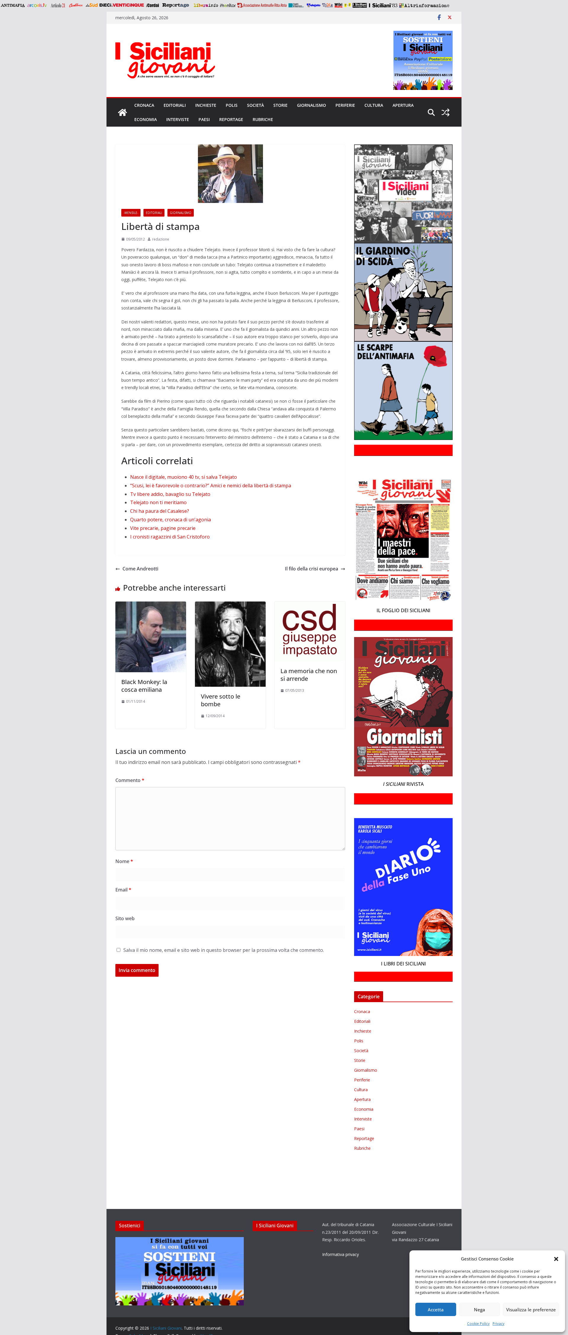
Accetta (436, 1310)
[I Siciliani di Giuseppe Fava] (360, 5)
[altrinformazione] (424, 5)
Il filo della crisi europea (311, 568)
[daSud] (91, 5)
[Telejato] (313, 5)
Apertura (403, 105)
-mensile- (131, 213)
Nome (124, 861)
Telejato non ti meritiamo (158, 502)
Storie (280, 105)
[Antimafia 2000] (12, 5)
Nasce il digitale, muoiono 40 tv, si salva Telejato (183, 477)
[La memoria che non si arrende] (310, 605)
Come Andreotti (140, 568)
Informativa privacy (340, 1254)
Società (255, 105)
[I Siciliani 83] (383, 5)
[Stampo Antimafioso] (296, 5)
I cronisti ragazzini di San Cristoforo (170, 536)
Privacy (498, 1323)
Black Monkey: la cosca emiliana (144, 686)
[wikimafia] (339, 5)
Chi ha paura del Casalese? (159, 511)
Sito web (125, 918)
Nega (479, 1310)
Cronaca (144, 105)
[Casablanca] (76, 5)
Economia (145, 119)
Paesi (204, 119)
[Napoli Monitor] (227, 5)
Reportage (231, 119)
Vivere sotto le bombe (220, 700)
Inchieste (205, 105)
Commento (129, 780)
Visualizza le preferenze (531, 1310)
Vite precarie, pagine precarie (163, 528)
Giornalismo (311, 105)
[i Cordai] (152, 5)
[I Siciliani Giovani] (122, 112)
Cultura (373, 105)
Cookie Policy (478, 1323)
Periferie (345, 105)
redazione (160, 239)
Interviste (177, 119)
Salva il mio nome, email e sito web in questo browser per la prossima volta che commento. (223, 950)
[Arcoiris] (38, 5)
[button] (556, 1259)
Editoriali (175, 105)
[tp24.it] (327, 5)
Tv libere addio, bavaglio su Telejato (170, 494)
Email (123, 889)
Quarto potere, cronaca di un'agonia (170, 519)
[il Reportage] (176, 5)
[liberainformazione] (205, 5)
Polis (232, 105)
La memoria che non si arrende (308, 675)
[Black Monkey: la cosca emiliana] (150, 605)
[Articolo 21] (58, 5)
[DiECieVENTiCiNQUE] (121, 5)
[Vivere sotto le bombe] (230, 605)
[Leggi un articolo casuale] (445, 112)
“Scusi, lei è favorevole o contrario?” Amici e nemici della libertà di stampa (210, 485)
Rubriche (263, 119)
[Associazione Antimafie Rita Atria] (262, 5)
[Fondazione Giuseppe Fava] (347, 5)
